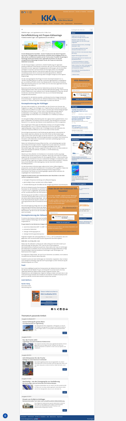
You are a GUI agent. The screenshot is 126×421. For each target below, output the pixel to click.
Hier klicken (64, 218)
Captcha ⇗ (71, 219)
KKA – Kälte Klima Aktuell (69, 207)
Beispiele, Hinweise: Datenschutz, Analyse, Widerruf (62, 231)
